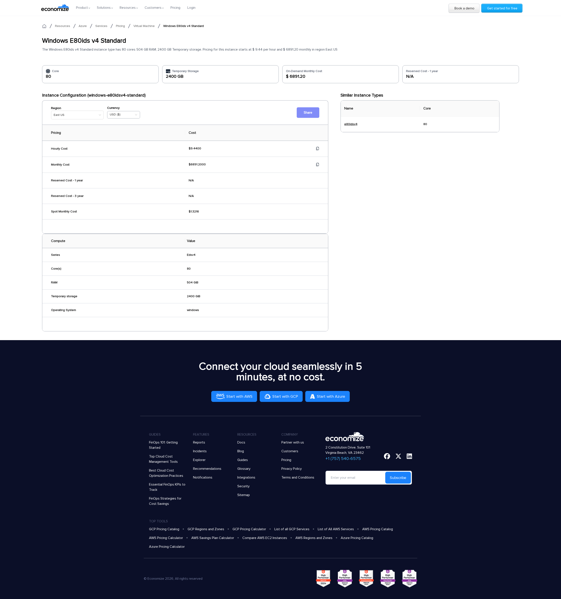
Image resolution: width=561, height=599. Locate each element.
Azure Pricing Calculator (167, 546)
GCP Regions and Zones (206, 529)
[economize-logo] (55, 7)
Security (243, 486)
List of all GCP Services (291, 529)
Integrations (246, 477)
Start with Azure (331, 396)
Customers (289, 451)
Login (191, 7)
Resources (62, 26)
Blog (240, 451)
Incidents (200, 451)
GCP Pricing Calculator (249, 529)
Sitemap (243, 495)
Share (308, 112)
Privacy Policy (291, 468)
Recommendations (207, 468)
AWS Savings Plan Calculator (212, 538)
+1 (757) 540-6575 (343, 458)
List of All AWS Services (336, 529)
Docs (241, 442)
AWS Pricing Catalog (377, 529)
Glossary (243, 468)
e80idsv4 (350, 124)
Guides (242, 460)
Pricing (175, 7)
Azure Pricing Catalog (357, 538)
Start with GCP (285, 396)
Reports (199, 442)
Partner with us (292, 442)
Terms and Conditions (297, 477)
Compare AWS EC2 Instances (264, 538)
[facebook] (387, 456)
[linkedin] (409, 456)
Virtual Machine (144, 26)
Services (101, 26)
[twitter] (398, 456)
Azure (83, 26)
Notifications (202, 477)
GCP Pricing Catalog (164, 529)
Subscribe (398, 477)
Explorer (199, 460)
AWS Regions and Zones (313, 538)
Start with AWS (239, 396)
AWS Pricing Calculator (166, 538)
